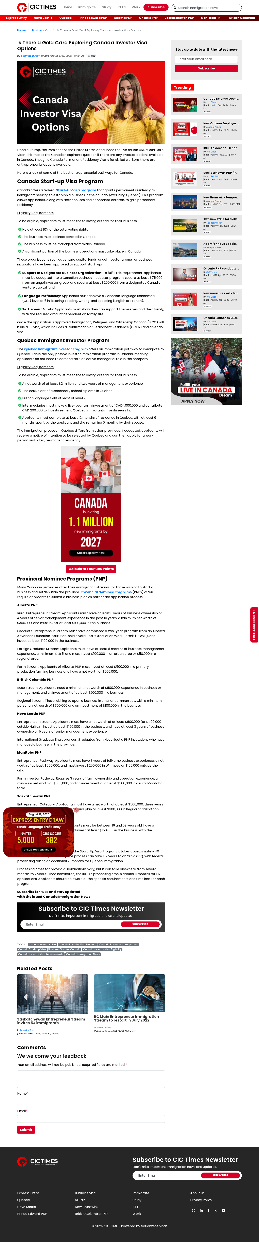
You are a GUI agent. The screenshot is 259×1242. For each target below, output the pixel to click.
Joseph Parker (213, 127)
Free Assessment (254, 625)
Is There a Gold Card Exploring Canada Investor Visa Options (122, 1021)
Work (136, 7)
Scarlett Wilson (31, 56)
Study (106, 7)
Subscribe (156, 7)
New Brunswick (87, 1207)
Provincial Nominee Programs (106, 592)
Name (22, 1093)
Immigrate (87, 7)
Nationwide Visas (154, 1226)
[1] (175, 7)
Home (67, 7)
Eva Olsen (211, 102)
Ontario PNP (148, 18)
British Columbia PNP (91, 1213)
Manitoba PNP (211, 18)
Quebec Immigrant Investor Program (56, 349)
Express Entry (16, 18)
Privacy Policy (201, 1200)
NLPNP (80, 1200)
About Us (197, 1193)
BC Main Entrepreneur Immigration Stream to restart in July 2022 (49, 1018)
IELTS (122, 7)
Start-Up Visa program (76, 190)
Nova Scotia (43, 18)
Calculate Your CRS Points (91, 569)
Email (22, 1111)
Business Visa (41, 30)
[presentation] (24, 994)
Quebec (65, 18)
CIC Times (211, 272)
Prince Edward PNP (93, 18)
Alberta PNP (123, 18)
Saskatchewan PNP (179, 18)
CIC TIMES (112, 1226)
